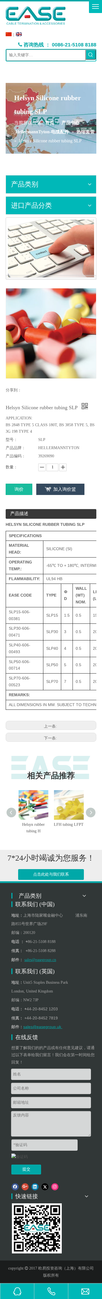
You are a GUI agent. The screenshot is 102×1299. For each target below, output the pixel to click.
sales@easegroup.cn (40, 960)
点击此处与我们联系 (51, 874)
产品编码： (16, 456)
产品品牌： (16, 448)
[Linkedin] (35, 1186)
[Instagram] (54, 1186)
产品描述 (19, 513)
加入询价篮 (64, 489)
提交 (26, 1169)
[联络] (51, 248)
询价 (19, 489)
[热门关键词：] (91, 55)
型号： (12, 440)
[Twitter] (44, 1186)
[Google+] (25, 1186)
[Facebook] (15, 1186)
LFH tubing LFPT (69, 824)
